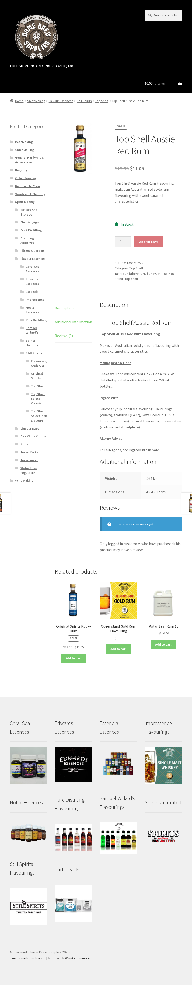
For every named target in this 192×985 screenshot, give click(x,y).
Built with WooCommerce (69, 958)
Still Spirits (84, 101)
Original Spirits (37, 375)
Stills (24, 444)
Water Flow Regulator (28, 470)
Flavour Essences (61, 101)
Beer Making (24, 142)
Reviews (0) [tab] (64, 335)
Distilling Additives (27, 240)
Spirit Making (36, 101)
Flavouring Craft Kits (39, 363)
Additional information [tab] (73, 321)
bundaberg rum (134, 273)
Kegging (21, 170)
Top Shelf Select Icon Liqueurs (39, 416)
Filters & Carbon (32, 251)
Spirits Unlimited (33, 342)
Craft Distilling (31, 230)
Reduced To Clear (27, 186)
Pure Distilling (36, 320)
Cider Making (24, 150)
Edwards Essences (32, 281)
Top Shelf (101, 101)
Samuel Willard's (32, 330)
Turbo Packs (29, 452)
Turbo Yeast (29, 460)
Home (19, 101)
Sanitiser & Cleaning (30, 194)
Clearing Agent (31, 222)
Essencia (32, 291)
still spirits (166, 273)
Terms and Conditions (27, 958)
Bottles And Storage (28, 212)
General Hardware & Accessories (29, 159)
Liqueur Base (29, 428)
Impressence (35, 299)
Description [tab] (64, 308)
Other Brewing (25, 178)
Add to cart (148, 241)
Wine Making (24, 480)
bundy (151, 273)
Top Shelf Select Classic (38, 399)
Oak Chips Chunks (33, 436)
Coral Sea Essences (33, 268)
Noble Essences (32, 309)
